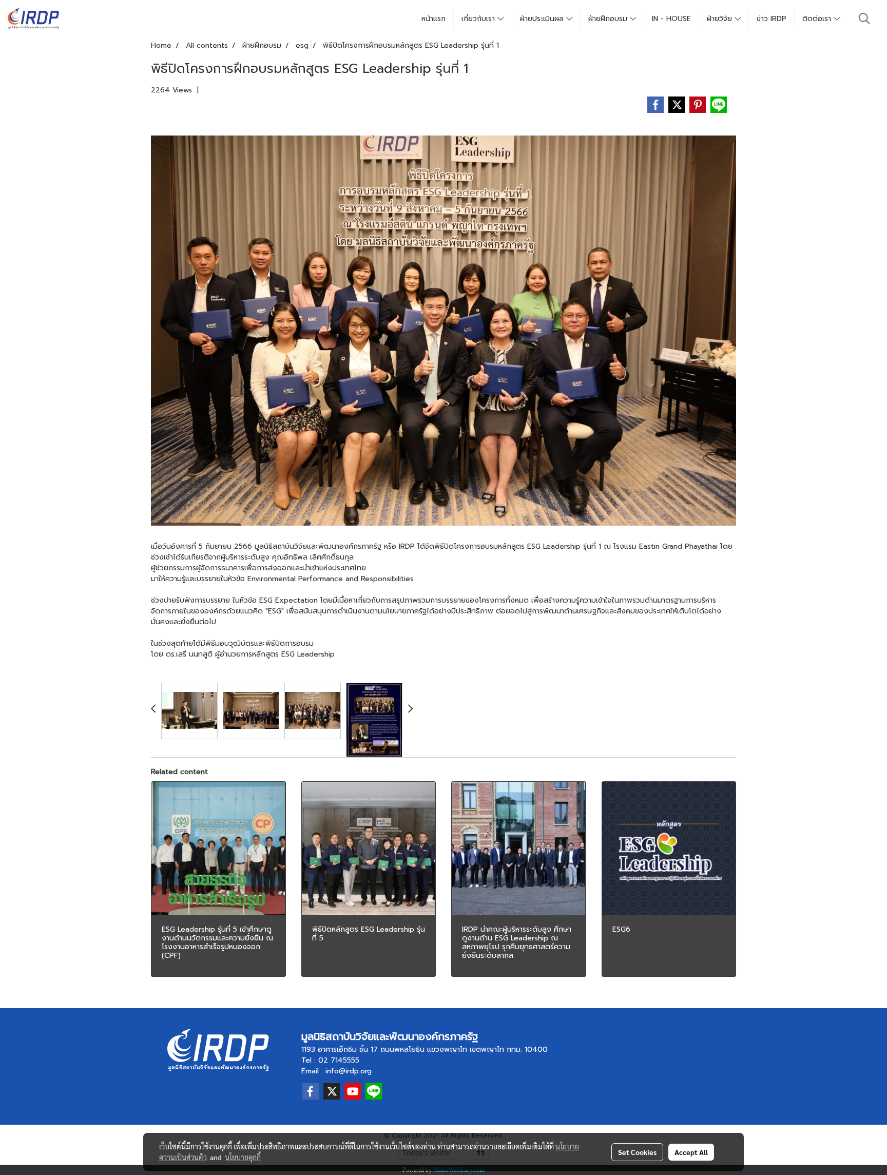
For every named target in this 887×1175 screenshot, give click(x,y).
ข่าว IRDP (771, 18)
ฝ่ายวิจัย (721, 18)
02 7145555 (338, 1060)
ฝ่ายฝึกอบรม (609, 18)
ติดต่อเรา (818, 18)
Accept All (691, 1152)
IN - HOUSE (671, 18)
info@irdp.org (348, 1071)
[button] (864, 18)
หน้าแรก (433, 18)
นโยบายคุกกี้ (243, 1157)
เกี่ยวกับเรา (479, 18)
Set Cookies (637, 1152)
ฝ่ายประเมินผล (543, 18)
